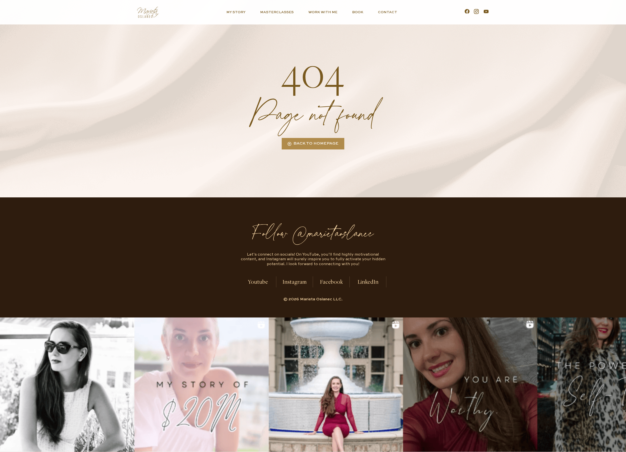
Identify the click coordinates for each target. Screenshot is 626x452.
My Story (236, 12)
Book (357, 12)
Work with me (322, 12)
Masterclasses (277, 12)
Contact (387, 12)
